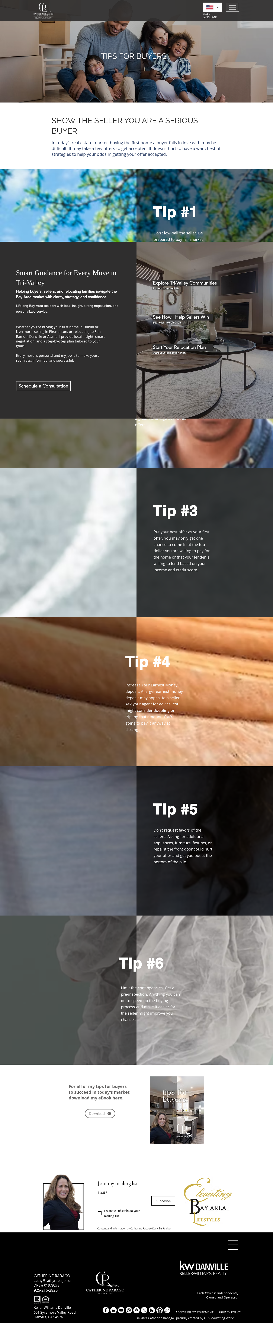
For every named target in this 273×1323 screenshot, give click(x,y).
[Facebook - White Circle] (106, 1310)
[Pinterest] (136, 1310)
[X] (144, 1310)
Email (102, 1192)
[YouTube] (121, 1310)
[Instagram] (129, 1310)
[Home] (232, 7)
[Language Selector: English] (212, 7)
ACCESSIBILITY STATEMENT (194, 1312)
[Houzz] (152, 1310)
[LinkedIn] (113, 1310)
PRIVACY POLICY (230, 1312)
